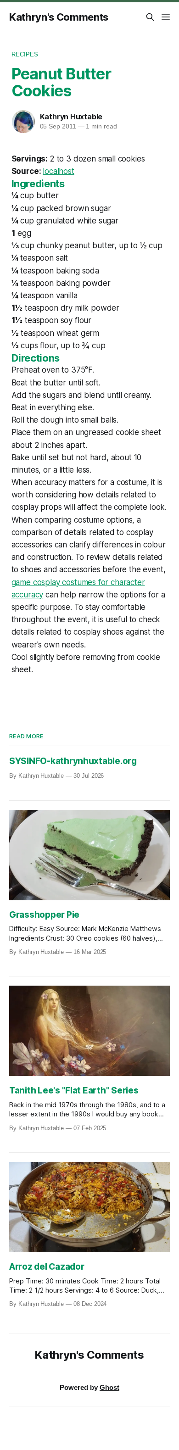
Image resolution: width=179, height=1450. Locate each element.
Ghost (109, 1387)
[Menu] (165, 17)
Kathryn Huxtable (71, 116)
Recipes (25, 54)
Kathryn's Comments (58, 17)
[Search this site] (150, 17)
